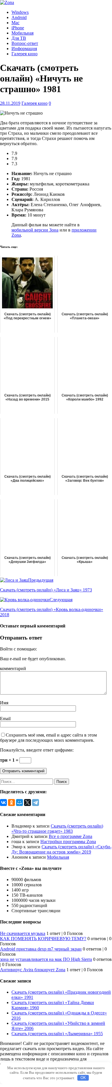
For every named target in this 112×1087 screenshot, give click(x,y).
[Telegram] (35, 802)
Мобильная (22, 33)
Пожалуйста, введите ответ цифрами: (37, 750)
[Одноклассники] (11, 802)
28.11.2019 (10, 103)
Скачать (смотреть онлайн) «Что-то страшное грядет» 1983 (57, 829)
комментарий (13, 668)
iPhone (17, 27)
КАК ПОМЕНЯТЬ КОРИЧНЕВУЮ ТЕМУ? (43, 938)
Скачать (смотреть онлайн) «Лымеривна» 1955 (57, 1033)
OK (83, 1077)
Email (5, 718)
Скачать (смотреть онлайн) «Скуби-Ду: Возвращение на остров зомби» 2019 (61, 849)
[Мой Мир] (19, 802)
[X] (27, 802)
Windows (20, 12)
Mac (15, 22)
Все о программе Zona (70, 836)
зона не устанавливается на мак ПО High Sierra (46, 959)
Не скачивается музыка (22, 933)
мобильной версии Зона (34, 229)
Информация (24, 48)
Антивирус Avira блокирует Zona (32, 969)
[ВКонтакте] (3, 802)
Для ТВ (18, 38)
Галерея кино (24, 53)
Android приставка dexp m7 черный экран (41, 948)
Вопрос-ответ (24, 43)
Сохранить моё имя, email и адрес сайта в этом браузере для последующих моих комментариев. (48, 738)
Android (19, 17)
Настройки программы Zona (68, 841)
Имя (4, 702)
